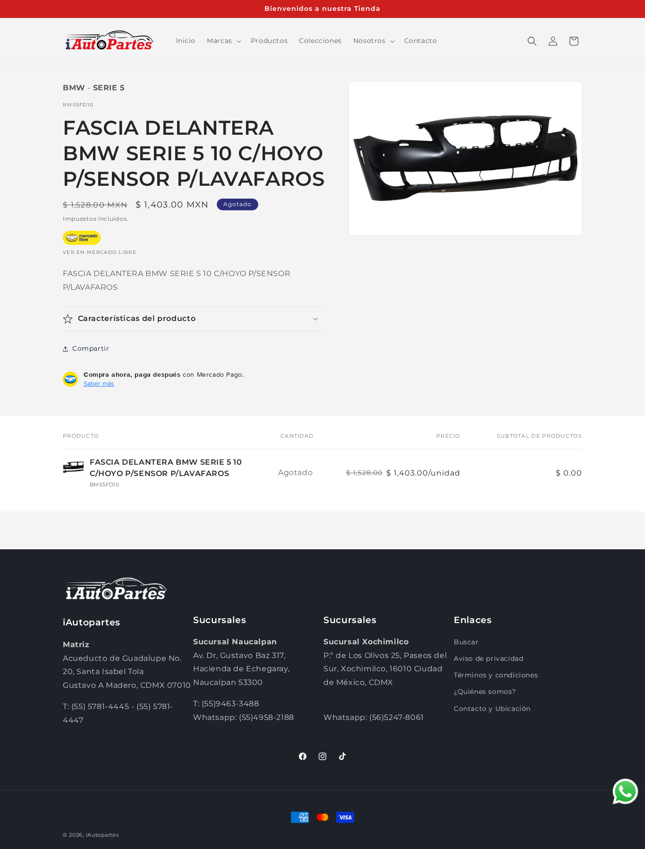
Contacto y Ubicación (492, 708)
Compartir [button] (90, 348)
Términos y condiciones (496, 675)
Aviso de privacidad (488, 658)
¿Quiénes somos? (485, 691)
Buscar (466, 642)
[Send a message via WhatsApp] (625, 791)
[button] (223, 41)
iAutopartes (102, 835)
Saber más (99, 383)
